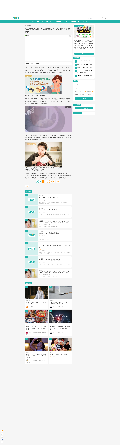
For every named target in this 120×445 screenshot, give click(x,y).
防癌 (33, 21)
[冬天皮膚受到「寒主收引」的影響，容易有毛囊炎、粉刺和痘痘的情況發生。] (48, 154)
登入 (106, 18)
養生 (43, 21)
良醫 (25, 25)
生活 (28, 25)
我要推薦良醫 (84, 108)
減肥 (38, 21)
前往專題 (84, 53)
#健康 (27, 186)
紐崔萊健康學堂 (84, 21)
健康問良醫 (58, 21)
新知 (47, 21)
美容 (30, 25)
